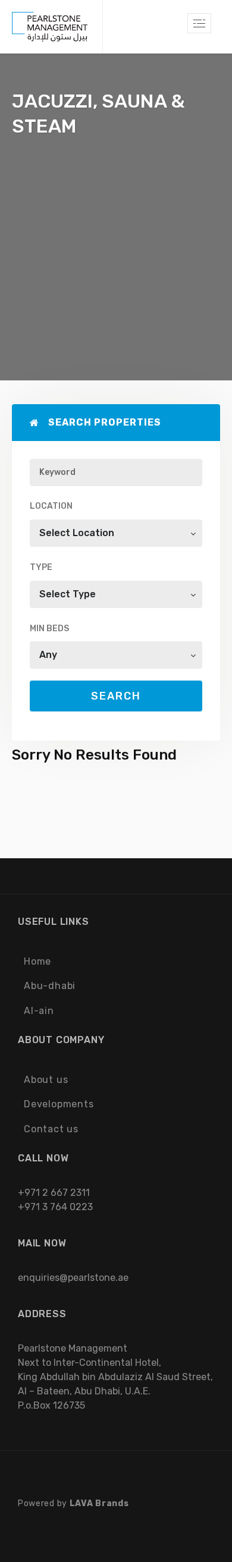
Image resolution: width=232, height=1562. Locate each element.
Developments (59, 1104)
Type (41, 567)
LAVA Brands (99, 1503)
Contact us (51, 1129)
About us (46, 1079)
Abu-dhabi (50, 985)
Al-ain (39, 1010)
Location (51, 506)
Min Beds (49, 628)
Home (37, 961)
